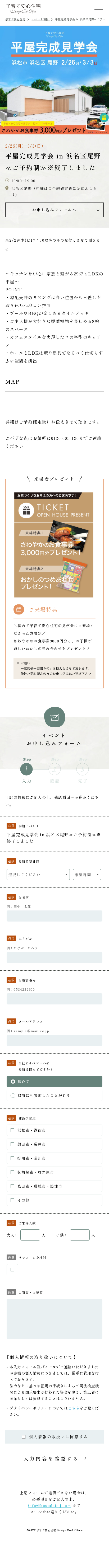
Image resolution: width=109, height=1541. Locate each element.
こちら (74, 1408)
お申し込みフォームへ (54, 209)
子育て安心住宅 (15, 19)
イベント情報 (40, 19)
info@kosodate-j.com (49, 1505)
